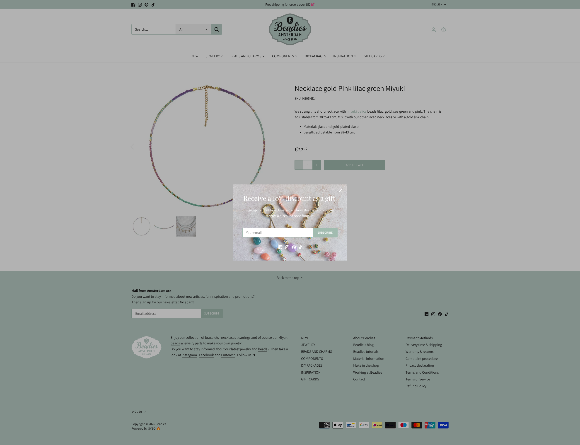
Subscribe (325, 232)
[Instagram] (287, 247)
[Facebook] (280, 247)
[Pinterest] (294, 247)
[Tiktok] (300, 247)
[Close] (340, 191)
